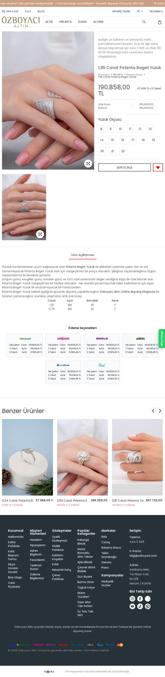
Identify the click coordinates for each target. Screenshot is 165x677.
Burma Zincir (85, 582)
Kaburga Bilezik (83, 542)
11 (130, 129)
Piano (105, 568)
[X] (148, 599)
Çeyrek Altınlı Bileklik (86, 569)
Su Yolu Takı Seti (85, 613)
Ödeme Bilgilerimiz (37, 576)
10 (120, 129)
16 (122, 140)
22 (123, 151)
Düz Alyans (84, 577)
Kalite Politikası (14, 544)
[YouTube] (132, 606)
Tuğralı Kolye (86, 587)
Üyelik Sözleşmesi (59, 539)
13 (150, 129)
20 (102, 151)
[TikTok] (140, 606)
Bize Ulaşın (15, 577)
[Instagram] (132, 599)
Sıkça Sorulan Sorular (13, 568)
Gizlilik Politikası (58, 548)
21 (112, 151)
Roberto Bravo (111, 548)
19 (153, 140)
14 (101, 140)
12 (140, 129)
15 (112, 140)
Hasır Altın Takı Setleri (84, 604)
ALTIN (49, 22)
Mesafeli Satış (61, 570)
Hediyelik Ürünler (107, 583)
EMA (104, 537)
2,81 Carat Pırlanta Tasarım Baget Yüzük (94, 500)
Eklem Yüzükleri (83, 595)
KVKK (55, 564)
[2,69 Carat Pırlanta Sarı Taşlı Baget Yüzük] (35, 457)
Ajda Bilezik (84, 562)
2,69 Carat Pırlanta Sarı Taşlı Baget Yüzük (40, 500)
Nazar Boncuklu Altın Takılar (85, 553)
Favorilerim (37, 560)
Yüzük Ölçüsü (110, 119)
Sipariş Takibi (121, 11)
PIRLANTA (65, 22)
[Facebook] (140, 599)
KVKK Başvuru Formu (13, 555)
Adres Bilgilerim (36, 552)
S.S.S (28, 11)
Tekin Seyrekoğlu (109, 555)
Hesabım (36, 540)
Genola (106, 562)
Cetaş (105, 542)
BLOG (41, 11)
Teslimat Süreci (36, 567)
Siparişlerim (37, 545)
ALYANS (98, 22)
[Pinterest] (148, 606)
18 (143, 140)
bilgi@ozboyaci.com (143, 556)
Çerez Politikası (58, 577)
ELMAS (82, 22)
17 (133, 140)
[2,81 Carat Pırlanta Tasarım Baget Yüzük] (90, 457)
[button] (160, 411)
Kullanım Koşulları (57, 557)
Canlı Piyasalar (14, 585)
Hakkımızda (15, 537)
